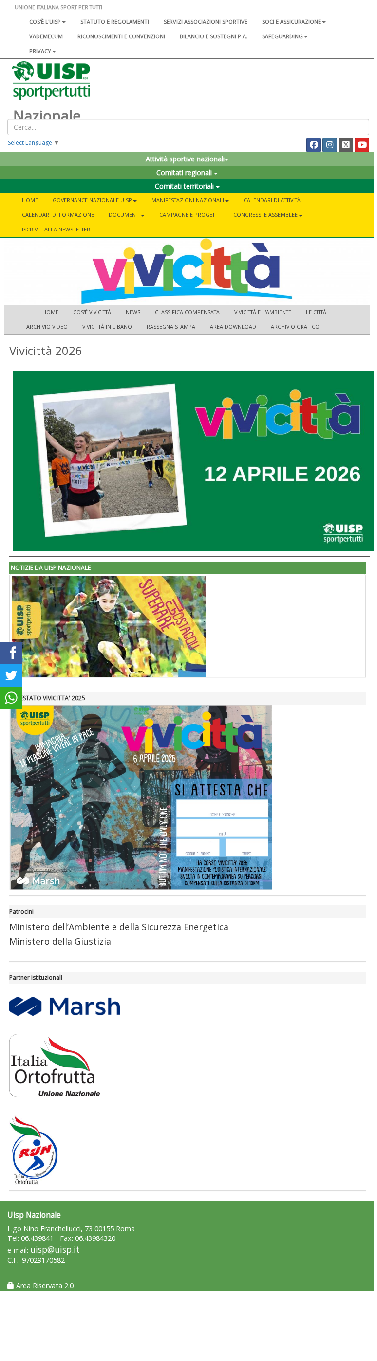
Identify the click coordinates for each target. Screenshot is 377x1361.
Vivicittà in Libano (107, 326)
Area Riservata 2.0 (44, 1285)
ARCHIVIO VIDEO (47, 326)
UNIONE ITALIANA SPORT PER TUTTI (58, 7)
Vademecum (46, 36)
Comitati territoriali (185, 186)
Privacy (40, 50)
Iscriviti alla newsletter (56, 229)
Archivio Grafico (295, 326)
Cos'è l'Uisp (45, 21)
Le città (316, 312)
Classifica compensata (187, 312)
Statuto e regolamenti (114, 21)
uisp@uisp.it (55, 1249)
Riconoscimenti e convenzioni (121, 36)
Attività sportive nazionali (185, 158)
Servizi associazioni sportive (205, 21)
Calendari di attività (272, 200)
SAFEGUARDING (282, 36)
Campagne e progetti (189, 214)
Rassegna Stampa (171, 326)
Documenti (124, 214)
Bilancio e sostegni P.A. (213, 36)
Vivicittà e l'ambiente (262, 312)
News (133, 312)
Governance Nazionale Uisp (92, 200)
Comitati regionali (185, 172)
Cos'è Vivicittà (92, 312)
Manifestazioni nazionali (187, 200)
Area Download (233, 326)
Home (30, 200)
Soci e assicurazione (291, 21)
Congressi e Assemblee (265, 214)
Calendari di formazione (58, 214)
